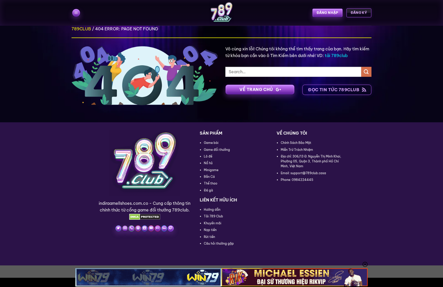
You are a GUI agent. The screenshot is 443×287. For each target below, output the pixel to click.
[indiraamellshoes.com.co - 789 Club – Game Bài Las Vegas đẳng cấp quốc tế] (221, 13)
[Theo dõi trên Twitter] (118, 228)
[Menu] (76, 13)
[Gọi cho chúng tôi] (131, 228)
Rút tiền (209, 237)
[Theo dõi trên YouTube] (151, 228)
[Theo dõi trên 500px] (164, 228)
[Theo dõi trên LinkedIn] (144, 228)
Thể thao (210, 183)
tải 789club (336, 55)
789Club (81, 28)
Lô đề (208, 156)
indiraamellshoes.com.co (123, 203)
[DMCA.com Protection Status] (144, 216)
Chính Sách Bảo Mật (296, 143)
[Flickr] (157, 228)
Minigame (211, 170)
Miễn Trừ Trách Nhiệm (297, 150)
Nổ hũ (208, 163)
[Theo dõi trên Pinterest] (138, 228)
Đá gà (208, 190)
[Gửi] (366, 72)
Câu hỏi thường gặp (219, 243)
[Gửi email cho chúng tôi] (125, 228)
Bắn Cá (209, 177)
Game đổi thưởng (217, 150)
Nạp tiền (210, 230)
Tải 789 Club (213, 216)
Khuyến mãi (212, 223)
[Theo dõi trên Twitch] (171, 228)
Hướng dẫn (212, 209)
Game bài (211, 143)
